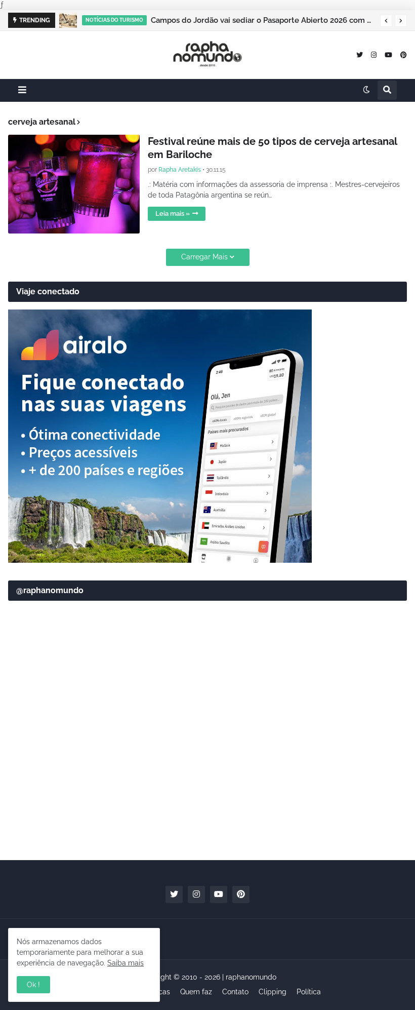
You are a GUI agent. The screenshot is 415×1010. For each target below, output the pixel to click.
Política (309, 992)
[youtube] (388, 54)
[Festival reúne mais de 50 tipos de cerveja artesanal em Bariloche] (74, 184)
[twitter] (359, 54)
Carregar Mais (204, 257)
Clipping (272, 992)
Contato (235, 992)
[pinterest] (403, 54)
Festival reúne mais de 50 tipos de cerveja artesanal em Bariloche (272, 148)
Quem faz (196, 992)
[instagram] (374, 54)
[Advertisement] (207, 773)
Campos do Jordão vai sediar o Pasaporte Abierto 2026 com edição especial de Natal (263, 20)
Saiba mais (125, 963)
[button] (386, 21)
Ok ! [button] (33, 985)
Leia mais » (172, 213)
